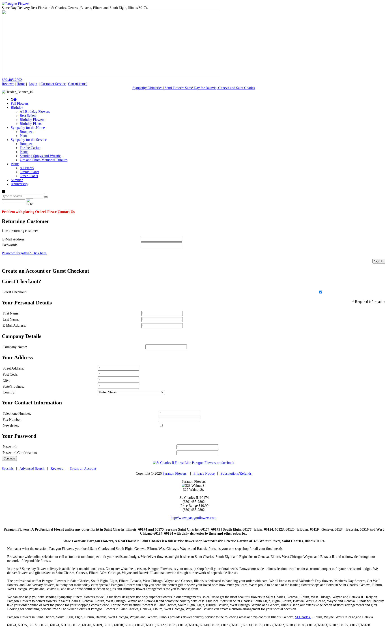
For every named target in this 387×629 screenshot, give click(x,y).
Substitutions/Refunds (236, 473)
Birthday (17, 107)
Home (21, 84)
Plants (24, 136)
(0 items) (77, 84)
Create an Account (83, 468)
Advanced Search (32, 468)
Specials (7, 468)
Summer (17, 180)
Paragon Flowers (175, 473)
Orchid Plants (29, 172)
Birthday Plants (30, 123)
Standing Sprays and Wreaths (40, 156)
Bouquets (26, 132)
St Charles (303, 617)
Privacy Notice (204, 473)
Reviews (8, 84)
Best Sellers (28, 115)
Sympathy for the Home (28, 128)
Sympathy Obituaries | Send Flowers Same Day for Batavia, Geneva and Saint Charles (193, 88)
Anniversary (19, 184)
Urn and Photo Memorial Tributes (43, 160)
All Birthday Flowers (35, 111)
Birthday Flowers (32, 119)
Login (33, 84)
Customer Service (53, 84)
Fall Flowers (19, 103)
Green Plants (29, 176)
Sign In (378, 261)
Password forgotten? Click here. (24, 253)
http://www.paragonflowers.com (193, 518)
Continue (9, 458)
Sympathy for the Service (29, 140)
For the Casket (30, 148)
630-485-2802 (12, 80)
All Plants (27, 168)
